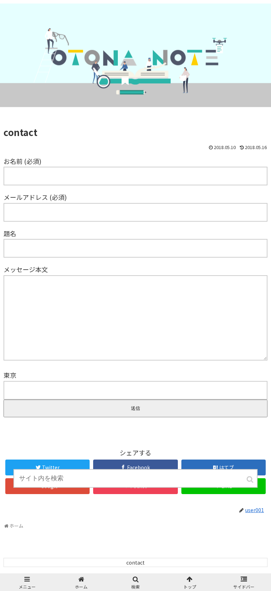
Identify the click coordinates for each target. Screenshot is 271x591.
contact (135, 562)
